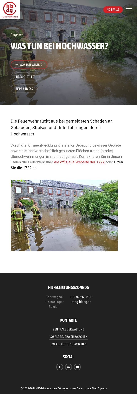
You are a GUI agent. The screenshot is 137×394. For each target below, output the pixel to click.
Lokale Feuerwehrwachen (68, 337)
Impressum (68, 388)
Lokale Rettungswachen (68, 344)
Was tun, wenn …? (31, 65)
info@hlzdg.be (81, 302)
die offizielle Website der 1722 (79, 162)
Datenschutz (84, 388)
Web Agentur (99, 388)
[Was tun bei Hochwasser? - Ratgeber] (68, 215)
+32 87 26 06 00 (81, 297)
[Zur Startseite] (10, 9)
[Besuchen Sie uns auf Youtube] (77, 367)
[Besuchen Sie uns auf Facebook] (59, 367)
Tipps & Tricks (24, 89)
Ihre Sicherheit (25, 77)
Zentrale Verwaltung (68, 329)
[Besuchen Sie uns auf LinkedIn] (68, 367)
